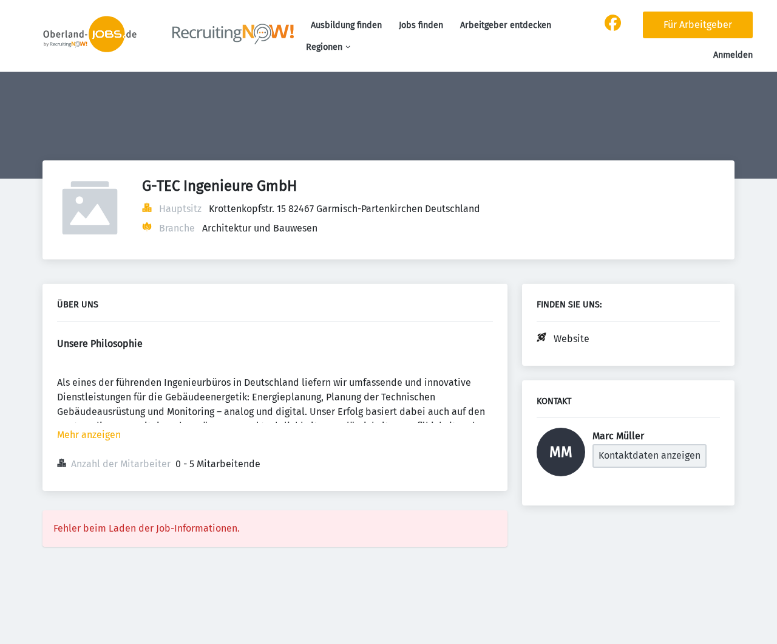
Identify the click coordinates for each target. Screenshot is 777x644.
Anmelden (733, 55)
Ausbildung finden (346, 25)
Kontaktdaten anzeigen (650, 455)
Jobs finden (421, 25)
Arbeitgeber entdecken (505, 25)
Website (571, 338)
